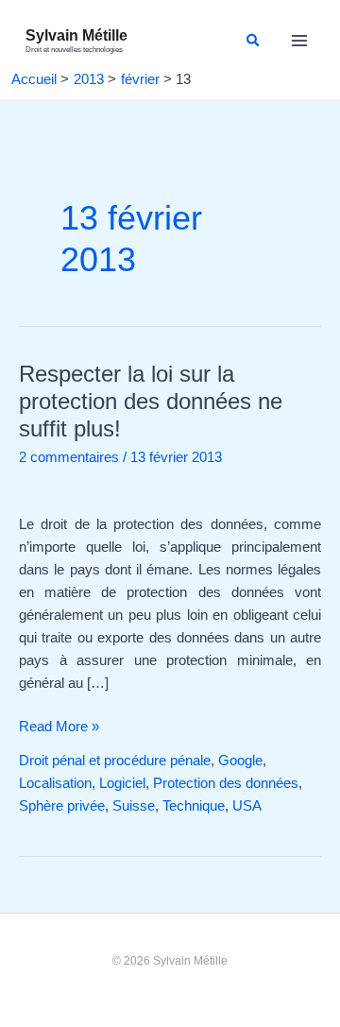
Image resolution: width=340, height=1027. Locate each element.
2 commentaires (69, 457)
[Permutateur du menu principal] (299, 40)
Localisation (55, 783)
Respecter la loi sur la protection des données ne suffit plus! (150, 401)
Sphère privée (62, 805)
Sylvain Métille (77, 34)
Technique (193, 805)
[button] (254, 40)
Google (240, 760)
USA (247, 805)
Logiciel (122, 783)
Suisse (133, 805)
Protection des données (225, 783)
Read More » (59, 724)
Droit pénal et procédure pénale (115, 760)
